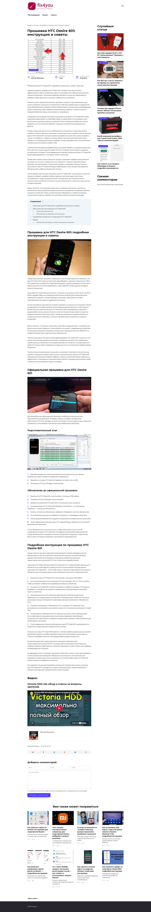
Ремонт (45, 15)
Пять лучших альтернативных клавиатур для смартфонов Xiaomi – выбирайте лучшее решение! (61, 832)
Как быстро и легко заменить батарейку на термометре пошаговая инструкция (110, 83)
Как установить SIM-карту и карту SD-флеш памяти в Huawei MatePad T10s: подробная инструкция (112, 831)
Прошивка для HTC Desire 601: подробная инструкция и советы (56, 206)
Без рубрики (33, 70)
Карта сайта (32, 898)
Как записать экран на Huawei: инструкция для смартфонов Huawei (37, 829)
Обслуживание (34, 15)
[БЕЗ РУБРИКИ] (110, 49)
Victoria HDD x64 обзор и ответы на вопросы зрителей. (55, 222)
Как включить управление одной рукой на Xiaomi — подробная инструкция (37, 870)
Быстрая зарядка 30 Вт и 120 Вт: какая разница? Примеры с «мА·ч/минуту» (110, 55)
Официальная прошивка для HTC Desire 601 (49, 209)
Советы (54, 15)
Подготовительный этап (44, 211)
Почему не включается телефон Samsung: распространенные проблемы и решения (87, 830)
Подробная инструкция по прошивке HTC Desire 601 (52, 217)
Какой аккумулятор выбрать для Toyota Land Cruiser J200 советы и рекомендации (109, 138)
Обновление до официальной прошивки (50, 214)
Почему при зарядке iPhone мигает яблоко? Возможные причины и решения (109, 110)
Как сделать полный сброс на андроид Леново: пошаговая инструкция (86, 870)
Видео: (35, 220)
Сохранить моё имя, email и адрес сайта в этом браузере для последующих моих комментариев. (58, 791)
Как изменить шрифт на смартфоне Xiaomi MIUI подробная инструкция (112, 869)
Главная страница (33, 25)
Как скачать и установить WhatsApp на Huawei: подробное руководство (108, 166)
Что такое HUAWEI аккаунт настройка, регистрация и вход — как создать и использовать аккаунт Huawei (61, 872)
